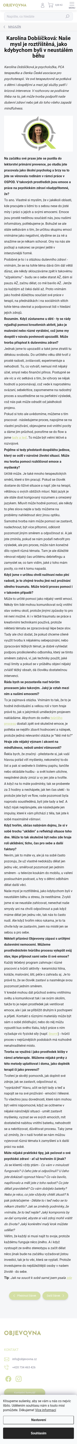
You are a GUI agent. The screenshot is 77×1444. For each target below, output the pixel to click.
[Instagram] (18, 1378)
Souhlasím (38, 1433)
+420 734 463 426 (24, 1367)
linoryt (53, 1034)
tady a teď (19, 437)
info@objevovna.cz (24, 1359)
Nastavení (38, 1420)
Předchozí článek (26, 1295)
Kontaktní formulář (24, 1392)
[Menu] (72, 5)
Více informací (45, 1410)
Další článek (53, 1295)
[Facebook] (7, 1378)
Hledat (67, 16)
